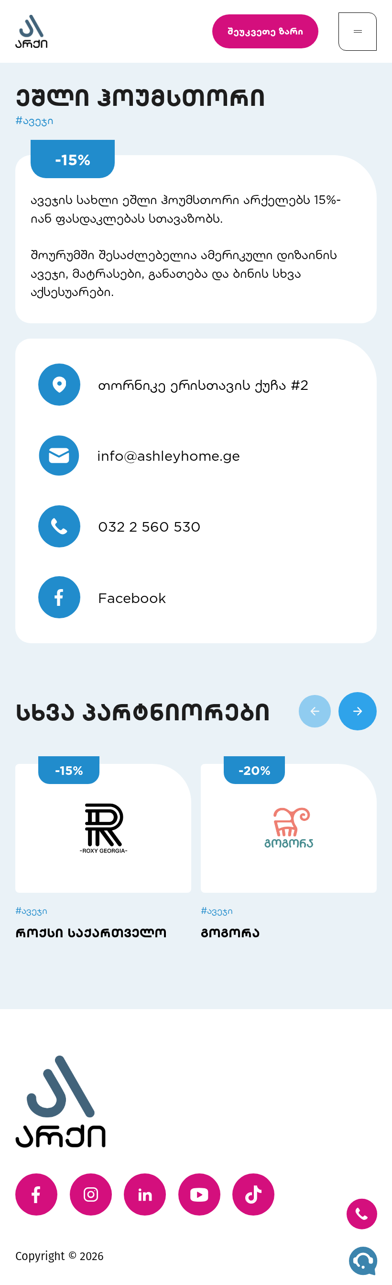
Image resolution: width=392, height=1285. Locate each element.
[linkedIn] (145, 1194)
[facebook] (36, 1194)
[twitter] (253, 1194)
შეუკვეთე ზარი (265, 30)
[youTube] (199, 1194)
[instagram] (91, 1194)
